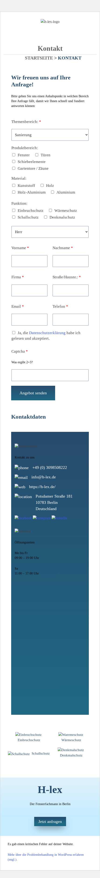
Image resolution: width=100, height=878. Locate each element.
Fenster (24, 155)
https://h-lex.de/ (42, 486)
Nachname (63, 248)
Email (17, 306)
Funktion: (19, 203)
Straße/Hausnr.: (67, 277)
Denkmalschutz (62, 217)
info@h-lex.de (43, 477)
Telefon (60, 306)
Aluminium (66, 192)
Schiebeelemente (32, 162)
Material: (19, 178)
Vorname (20, 248)
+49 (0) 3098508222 (49, 467)
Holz (50, 185)
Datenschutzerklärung (47, 333)
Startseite (39, 57)
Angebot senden (33, 393)
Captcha (19, 351)
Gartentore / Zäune (33, 168)
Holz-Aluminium (32, 192)
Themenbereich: (26, 121)
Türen (45, 155)
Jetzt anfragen (50, 821)
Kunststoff (26, 185)
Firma (17, 277)
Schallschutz (28, 217)
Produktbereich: (24, 148)
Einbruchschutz (30, 210)
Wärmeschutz (65, 210)
